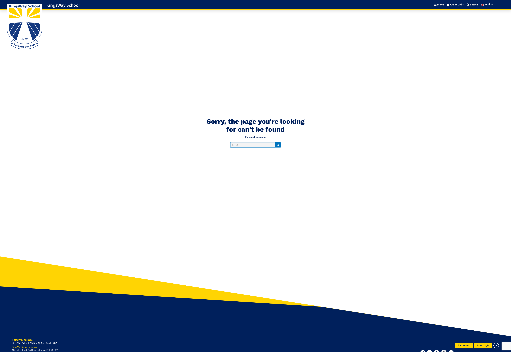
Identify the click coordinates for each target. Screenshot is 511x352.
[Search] (278, 144)
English (488, 4)
